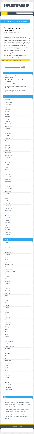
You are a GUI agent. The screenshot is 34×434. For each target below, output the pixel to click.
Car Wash (7, 276)
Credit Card (7, 288)
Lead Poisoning (8, 343)
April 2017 (7, 172)
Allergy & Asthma (9, 249)
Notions (6, 355)
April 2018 (7, 143)
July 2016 (7, 193)
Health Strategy (8, 331)
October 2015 (8, 213)
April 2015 (7, 227)
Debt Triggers (8, 293)
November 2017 (8, 155)
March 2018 (7, 145)
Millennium (7, 348)
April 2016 (7, 200)
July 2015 (7, 220)
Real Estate (7, 368)
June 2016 (7, 196)
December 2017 (8, 152)
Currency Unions (8, 290)
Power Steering (8, 363)
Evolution (7, 307)
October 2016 (8, 186)
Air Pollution (7, 247)
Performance (8, 360)
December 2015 (8, 208)
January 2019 (8, 121)
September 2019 (8, 102)
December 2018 (8, 123)
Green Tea (7, 324)
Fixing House (16, 411)
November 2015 (8, 210)
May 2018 (7, 140)
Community (7, 283)
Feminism (7, 310)
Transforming (8, 387)
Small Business (8, 380)
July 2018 (7, 135)
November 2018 (8, 126)
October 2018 (8, 128)
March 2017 (7, 174)
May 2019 (7, 111)
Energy (6, 300)
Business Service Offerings (11, 83)
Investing (7, 336)
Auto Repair (7, 254)
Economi (7, 298)
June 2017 (7, 167)
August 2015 (8, 217)
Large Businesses (9, 341)
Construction (8, 60)
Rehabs (6, 370)
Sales (6, 372)
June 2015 (7, 222)
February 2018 (8, 147)
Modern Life (7, 351)
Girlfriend (7, 319)
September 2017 (8, 160)
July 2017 (7, 164)
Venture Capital (8, 389)
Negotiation (7, 353)
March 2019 (7, 116)
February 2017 (8, 176)
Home (6, 334)
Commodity (7, 281)
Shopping (7, 377)
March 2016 (7, 203)
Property (7, 365)
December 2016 (8, 181)
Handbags (7, 327)
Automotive (7, 257)
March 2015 (7, 229)
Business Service (9, 264)
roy (21, 32)
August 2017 (8, 162)
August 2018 (8, 133)
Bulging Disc (8, 262)
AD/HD (6, 242)
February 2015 (8, 232)
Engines (7, 302)
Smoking (7, 382)
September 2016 (8, 188)
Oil (5, 358)
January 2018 (8, 150)
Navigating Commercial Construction (15, 29)
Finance (7, 312)
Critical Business (11, 407)
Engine (18, 409)
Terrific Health (8, 384)
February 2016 (8, 205)
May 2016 (7, 198)
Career (6, 278)
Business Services (9, 266)
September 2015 (8, 215)
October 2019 (8, 99)
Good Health (8, 322)
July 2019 (7, 107)
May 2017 (7, 169)
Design (6, 295)
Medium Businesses (9, 346)
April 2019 (7, 114)
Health (6, 329)
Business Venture (9, 269)
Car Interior (7, 274)
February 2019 (8, 119)
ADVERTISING (8, 245)
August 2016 (8, 191)
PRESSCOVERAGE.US (16, 5)
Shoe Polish (7, 375)
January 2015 (8, 234)
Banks (6, 259)
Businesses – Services (10, 271)
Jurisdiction (7, 339)
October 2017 (8, 157)
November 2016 (8, 184)
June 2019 (7, 109)
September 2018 (8, 131)
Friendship (7, 317)
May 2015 (7, 225)
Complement (18, 406)
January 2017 (8, 179)
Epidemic (7, 305)
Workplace (7, 392)
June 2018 (7, 138)
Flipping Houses (8, 315)
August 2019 (8, 104)
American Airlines (9, 252)
